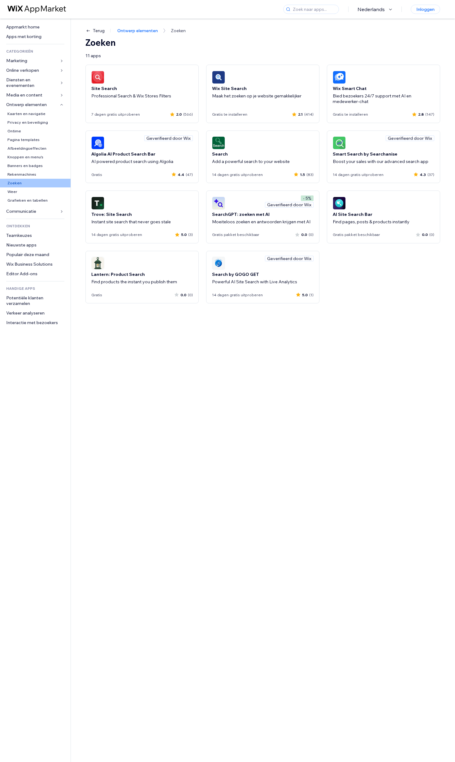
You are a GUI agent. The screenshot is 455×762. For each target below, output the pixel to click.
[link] (35, 27)
